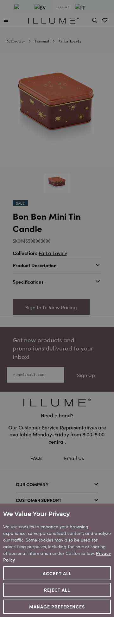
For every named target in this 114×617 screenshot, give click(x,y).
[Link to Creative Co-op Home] (57, 402)
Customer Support (38, 500)
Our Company (32, 484)
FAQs (37, 457)
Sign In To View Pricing (51, 307)
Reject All (57, 590)
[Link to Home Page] (53, 19)
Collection (16, 41)
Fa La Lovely (70, 41)
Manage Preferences (57, 606)
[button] (6, 19)
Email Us (74, 457)
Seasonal (42, 41)
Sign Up (86, 374)
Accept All (57, 573)
